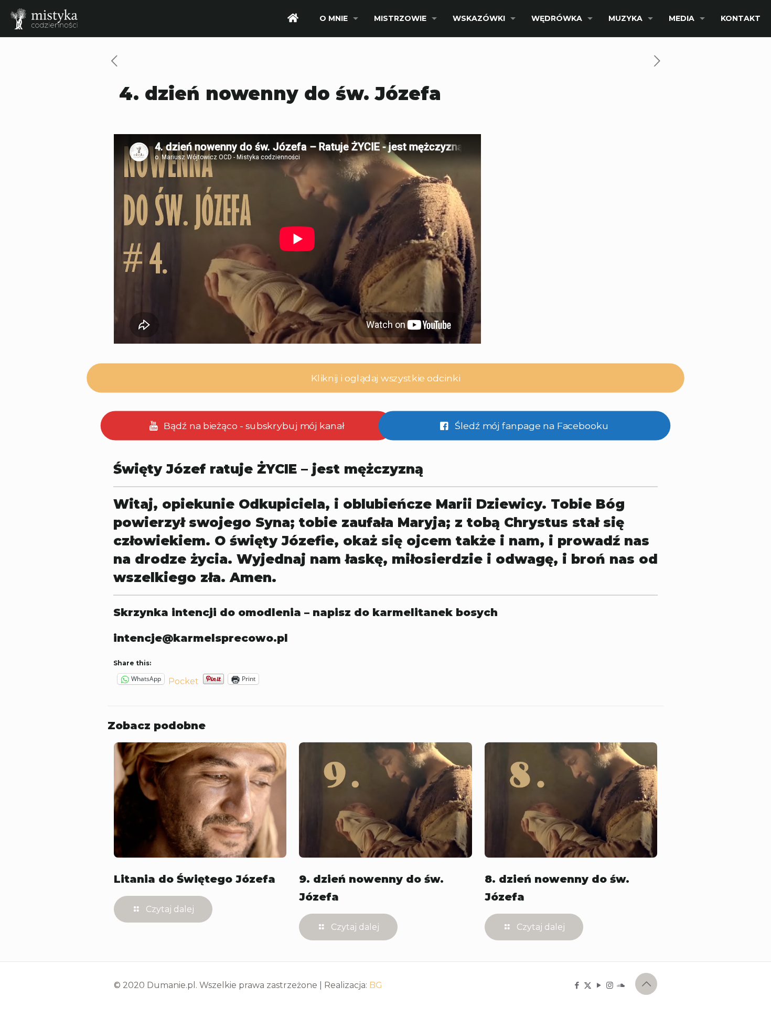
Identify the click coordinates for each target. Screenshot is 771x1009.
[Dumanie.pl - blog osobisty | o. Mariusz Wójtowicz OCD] (44, 18)
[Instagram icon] (610, 985)
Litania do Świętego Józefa (194, 879)
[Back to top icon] (646, 984)
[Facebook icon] (577, 985)
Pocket (183, 681)
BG (375, 985)
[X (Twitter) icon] (588, 985)
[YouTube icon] (599, 985)
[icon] (621, 985)
